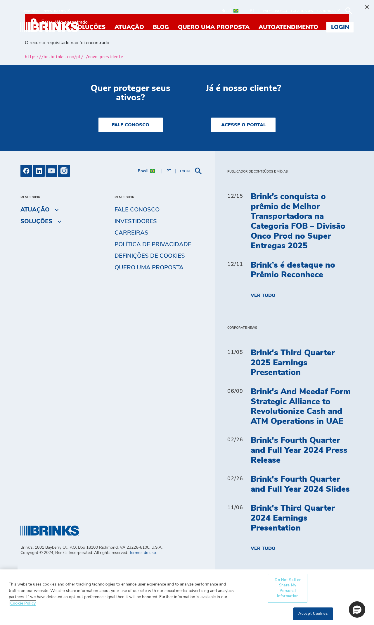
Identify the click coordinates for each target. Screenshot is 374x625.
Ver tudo (263, 295)
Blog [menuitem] (161, 27)
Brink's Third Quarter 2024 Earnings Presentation (293, 518)
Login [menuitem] (340, 27)
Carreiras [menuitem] (131, 233)
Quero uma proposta (149, 268)
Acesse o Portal (243, 125)
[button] (357, 609)
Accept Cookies (313, 614)
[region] (187, 597)
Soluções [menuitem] (89, 27)
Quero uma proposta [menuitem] (214, 27)
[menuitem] (31, 11)
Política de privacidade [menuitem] (153, 244)
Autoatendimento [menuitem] (288, 27)
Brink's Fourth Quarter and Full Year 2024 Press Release (299, 450)
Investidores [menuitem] (136, 221)
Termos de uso (142, 553)
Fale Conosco (130, 125)
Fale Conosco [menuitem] (137, 210)
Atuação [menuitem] (129, 27)
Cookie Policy (23, 603)
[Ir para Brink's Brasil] (49, 27)
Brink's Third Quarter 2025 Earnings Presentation (293, 363)
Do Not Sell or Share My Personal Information (288, 588)
